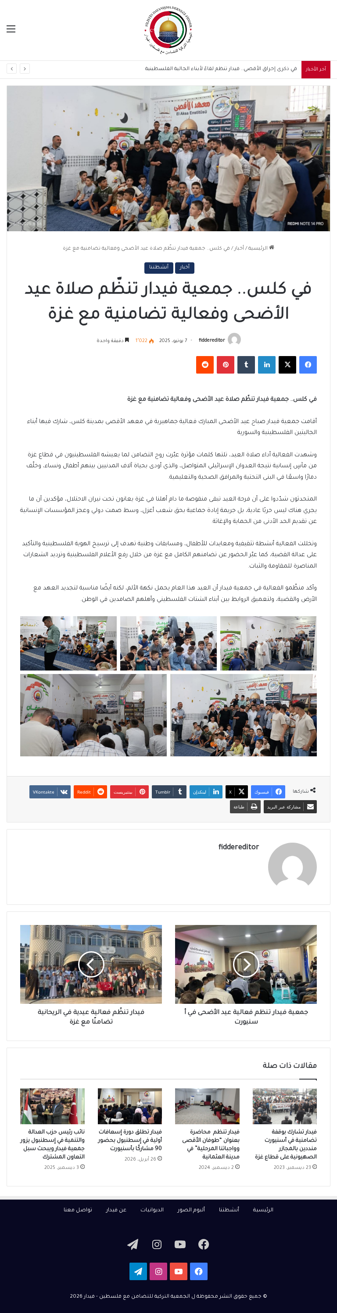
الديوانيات (152, 1210)
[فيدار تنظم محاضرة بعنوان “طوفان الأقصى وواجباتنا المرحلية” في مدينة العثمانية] (207, 1106)
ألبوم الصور (191, 1210)
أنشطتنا (158, 268)
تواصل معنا (78, 1210)
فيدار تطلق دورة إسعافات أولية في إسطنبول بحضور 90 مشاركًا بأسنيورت (130, 1140)
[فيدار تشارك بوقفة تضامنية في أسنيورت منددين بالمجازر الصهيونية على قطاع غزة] (285, 1106)
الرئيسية (258, 249)
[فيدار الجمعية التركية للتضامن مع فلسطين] (168, 30)
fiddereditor (212, 341)
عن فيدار (116, 1210)
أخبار (239, 249)
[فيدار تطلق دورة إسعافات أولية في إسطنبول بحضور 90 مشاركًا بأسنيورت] (130, 1106)
